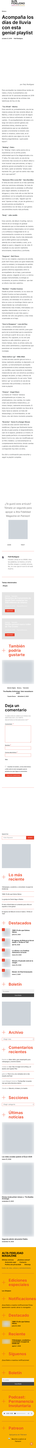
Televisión (14, 596)
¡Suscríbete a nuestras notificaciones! (15, 1360)
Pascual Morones (22, 606)
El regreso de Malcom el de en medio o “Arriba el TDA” (23, 941)
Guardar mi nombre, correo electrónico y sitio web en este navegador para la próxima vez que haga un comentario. (18, 769)
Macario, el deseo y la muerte (18, 1088)
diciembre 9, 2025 (23, 696)
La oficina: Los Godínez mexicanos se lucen (20, 951)
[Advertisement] (18, 62)
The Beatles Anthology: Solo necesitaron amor (18, 692)
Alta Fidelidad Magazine (12, 1254)
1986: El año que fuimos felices (11, 894)
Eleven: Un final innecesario (22, 972)
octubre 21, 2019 (7, 38)
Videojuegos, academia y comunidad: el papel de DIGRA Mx (21, 1341)
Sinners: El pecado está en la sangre (22, 961)
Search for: (5, 834)
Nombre (8, 745)
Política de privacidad (13, 1264)
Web (6, 759)
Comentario (8, 724)
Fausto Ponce (11, 696)
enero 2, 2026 (16, 974)
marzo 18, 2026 (16, 965)
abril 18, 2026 (16, 944)
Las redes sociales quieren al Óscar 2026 (17, 1157)
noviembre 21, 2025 (8, 1201)
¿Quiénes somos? (23, 1260)
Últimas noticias (8, 1260)
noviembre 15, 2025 (8, 1241)
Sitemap (27, 1264)
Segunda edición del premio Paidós (15, 1239)
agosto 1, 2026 (16, 1346)
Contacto (23, 1262)
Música (4, 11)
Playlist (5, 586)
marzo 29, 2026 (16, 955)
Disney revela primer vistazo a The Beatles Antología (17, 1198)
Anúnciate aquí (10, 1262)
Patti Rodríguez (18, 38)
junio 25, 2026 (16, 934)
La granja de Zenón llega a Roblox (12, 899)
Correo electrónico (11, 752)
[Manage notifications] (31, 1443)
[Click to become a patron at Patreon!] (18, 529)
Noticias (7, 596)
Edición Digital (11, 688)
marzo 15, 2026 (6, 1159)
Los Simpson (6, 1291)
